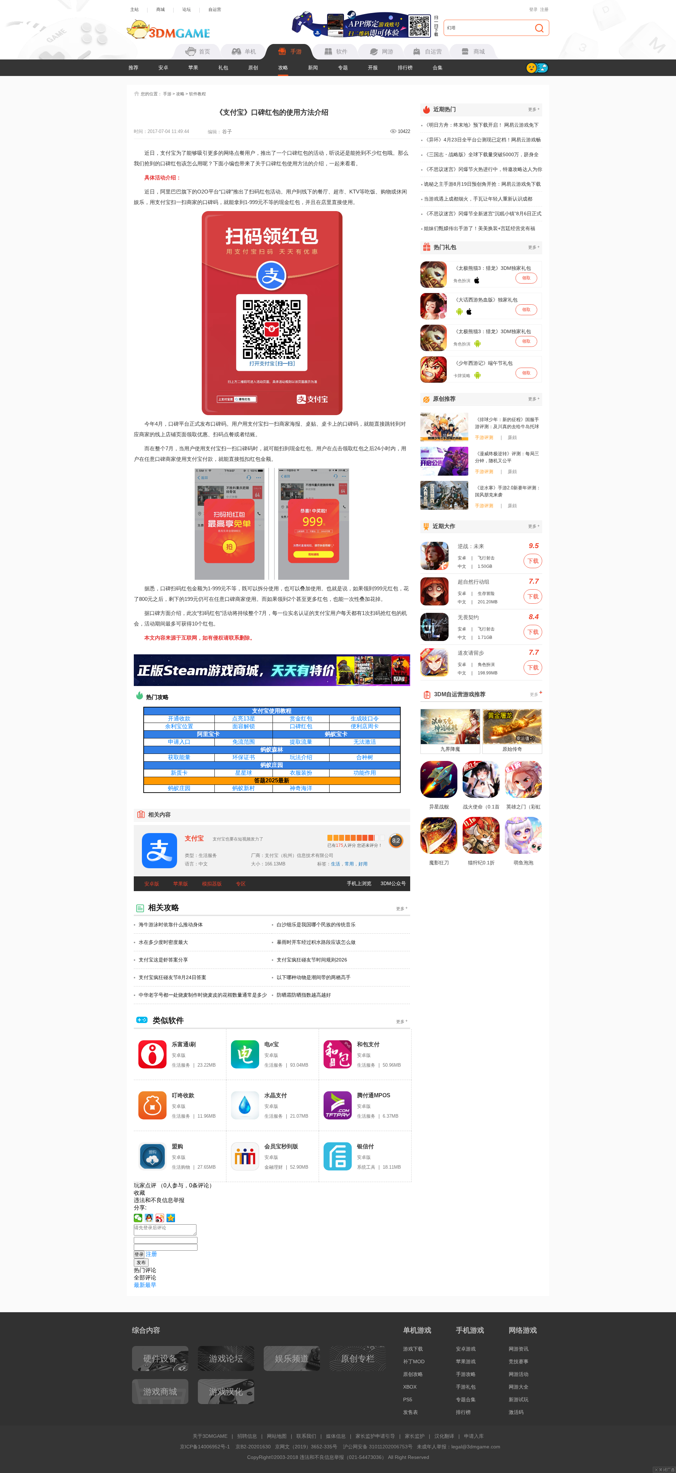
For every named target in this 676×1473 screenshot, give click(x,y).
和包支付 (368, 1044)
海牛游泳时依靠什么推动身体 (171, 924)
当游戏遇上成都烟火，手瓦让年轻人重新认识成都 (478, 199)
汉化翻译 (444, 1436)
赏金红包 (301, 719)
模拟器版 (212, 884)
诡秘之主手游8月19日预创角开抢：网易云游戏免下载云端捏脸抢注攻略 (482, 186)
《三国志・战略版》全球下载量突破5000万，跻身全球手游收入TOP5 (481, 157)
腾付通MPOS (373, 1095)
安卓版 (151, 884)
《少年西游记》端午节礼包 (483, 363)
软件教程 (197, 93)
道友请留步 (471, 653)
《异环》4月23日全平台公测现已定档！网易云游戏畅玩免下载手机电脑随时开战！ (482, 142)
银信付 (365, 1146)
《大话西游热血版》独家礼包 (485, 300)
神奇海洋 (301, 788)
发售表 (410, 1412)
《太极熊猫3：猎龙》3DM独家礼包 (492, 268)
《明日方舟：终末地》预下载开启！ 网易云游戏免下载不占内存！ (481, 127)
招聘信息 (247, 1436)
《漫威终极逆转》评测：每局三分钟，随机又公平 (507, 457)
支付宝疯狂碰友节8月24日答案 (172, 977)
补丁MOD (414, 1361)
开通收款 (179, 719)
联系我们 (306, 1436)
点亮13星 (243, 719)
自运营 (214, 9)
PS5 (407, 1399)
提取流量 (301, 742)
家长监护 (415, 1436)
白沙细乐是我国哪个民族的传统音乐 (316, 924)
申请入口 (179, 742)
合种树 (364, 757)
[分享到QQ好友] (149, 1218)
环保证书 (243, 757)
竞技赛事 (518, 1361)
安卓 (163, 67)
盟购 (177, 1146)
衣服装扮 (301, 773)
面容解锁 (243, 726)
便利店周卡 (365, 726)
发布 (141, 1262)
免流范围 (243, 742)
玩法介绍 (301, 757)
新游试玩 (518, 1399)
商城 (160, 9)
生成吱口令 (365, 719)
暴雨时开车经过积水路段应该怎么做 (316, 942)
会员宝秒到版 (281, 1146)
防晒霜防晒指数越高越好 (304, 995)
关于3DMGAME (210, 1436)
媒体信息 (336, 1436)
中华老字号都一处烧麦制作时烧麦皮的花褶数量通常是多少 (203, 995)
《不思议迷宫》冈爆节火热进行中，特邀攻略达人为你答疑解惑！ (483, 171)
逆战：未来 (471, 546)
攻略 (283, 67)
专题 (343, 67)
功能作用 (364, 773)
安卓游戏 (466, 1349)
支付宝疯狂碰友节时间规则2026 (312, 960)
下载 (533, 561)
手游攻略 (466, 1374)
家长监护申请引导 (375, 1436)
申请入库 (474, 1436)
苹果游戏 (466, 1361)
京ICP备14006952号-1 (205, 1446)
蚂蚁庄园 (179, 788)
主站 (134, 9)
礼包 (223, 67)
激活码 (516, 1412)
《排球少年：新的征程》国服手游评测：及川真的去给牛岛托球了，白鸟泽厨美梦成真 (507, 423)
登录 (533, 9)
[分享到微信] (138, 1218)
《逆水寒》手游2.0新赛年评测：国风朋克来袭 (508, 491)
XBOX (410, 1387)
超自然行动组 (473, 582)
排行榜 (405, 67)
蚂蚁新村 (243, 788)
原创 (253, 67)
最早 (150, 1285)
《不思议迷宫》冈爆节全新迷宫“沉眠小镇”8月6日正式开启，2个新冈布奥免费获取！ (483, 216)
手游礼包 (466, 1387)
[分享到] (171, 1218)
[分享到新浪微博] (160, 1218)
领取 (526, 277)
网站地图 (277, 1436)
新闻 (313, 67)
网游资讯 (518, 1349)
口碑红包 (301, 726)
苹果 (193, 67)
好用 (363, 863)
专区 (241, 884)
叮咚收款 (183, 1095)
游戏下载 (413, 1349)
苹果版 (180, 884)
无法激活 (364, 742)
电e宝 (271, 1044)
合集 (438, 67)
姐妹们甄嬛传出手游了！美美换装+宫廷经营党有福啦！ (479, 231)
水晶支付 (275, 1095)
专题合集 (466, 1399)
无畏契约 (468, 617)
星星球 (243, 773)
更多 (402, 908)
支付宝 (194, 838)
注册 (544, 9)
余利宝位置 (179, 726)
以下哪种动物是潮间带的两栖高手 (314, 977)
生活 (335, 863)
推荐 (133, 67)
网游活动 (518, 1374)
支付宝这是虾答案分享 (163, 960)
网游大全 (518, 1387)
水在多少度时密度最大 (163, 942)
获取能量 (179, 757)
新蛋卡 (179, 773)
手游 (167, 93)
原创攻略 (413, 1374)
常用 (349, 863)
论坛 (186, 9)
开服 (373, 67)
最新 (139, 1285)
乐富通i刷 (184, 1044)
